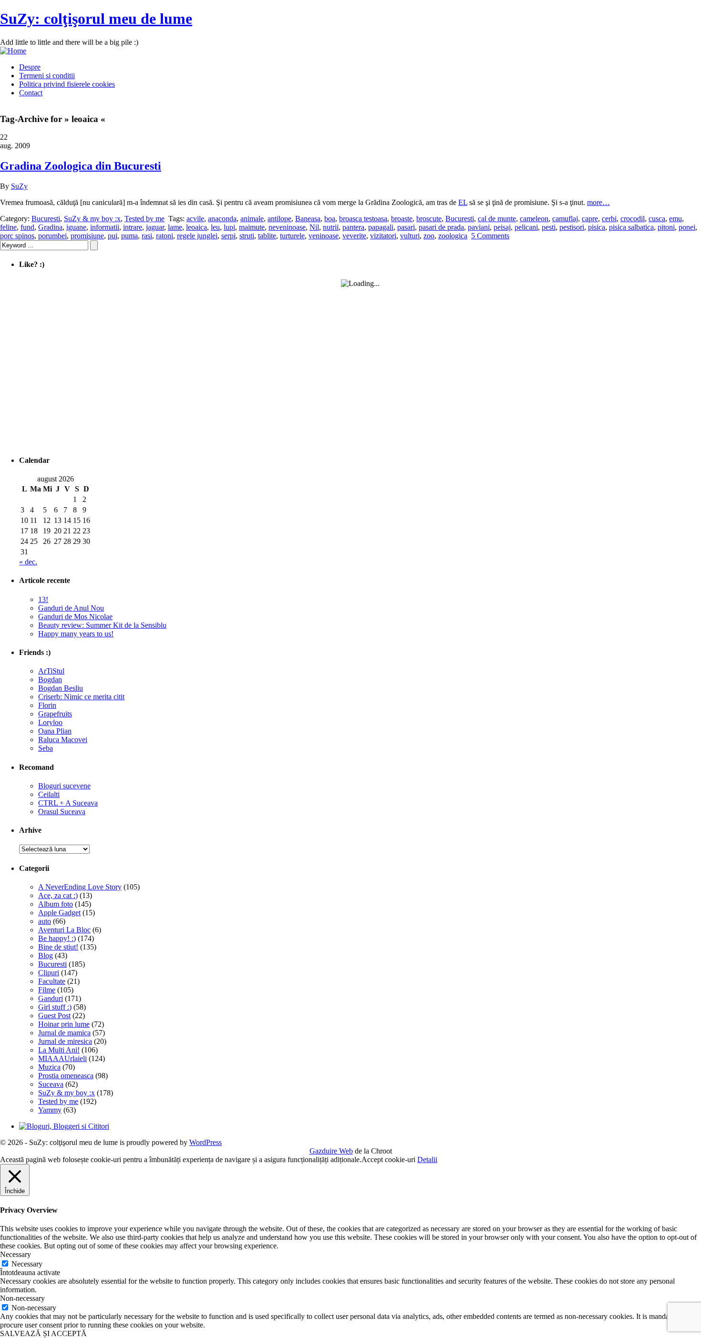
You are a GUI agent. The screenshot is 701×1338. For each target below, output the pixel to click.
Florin (47, 705)
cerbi (609, 218)
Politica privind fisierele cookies (67, 84)
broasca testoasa (363, 218)
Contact (30, 93)
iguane (76, 227)
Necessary (26, 1264)
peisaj (502, 227)
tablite (267, 236)
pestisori (571, 227)
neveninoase (287, 227)
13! (43, 599)
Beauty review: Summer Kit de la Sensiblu (102, 625)
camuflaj (565, 218)
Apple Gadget (59, 913)
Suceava (50, 1084)
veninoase (324, 236)
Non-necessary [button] (22, 1298)
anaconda (222, 218)
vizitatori (383, 236)
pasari (406, 227)
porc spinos (17, 236)
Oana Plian (55, 731)
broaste (401, 218)
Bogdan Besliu (60, 688)
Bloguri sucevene (64, 786)
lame (175, 227)
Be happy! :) (57, 938)
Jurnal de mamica (64, 1033)
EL (462, 202)
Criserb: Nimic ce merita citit (81, 697)
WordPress (205, 1142)
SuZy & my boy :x (92, 218)
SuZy (19, 186)
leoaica (196, 227)
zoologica (452, 236)
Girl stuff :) (55, 1007)
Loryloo (50, 722)
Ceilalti (49, 794)
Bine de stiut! (58, 947)
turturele (292, 236)
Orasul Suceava (61, 811)
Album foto (55, 904)
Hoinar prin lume (64, 1024)
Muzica (49, 1067)
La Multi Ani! (59, 1050)
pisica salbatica (631, 227)
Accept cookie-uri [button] (388, 1159)
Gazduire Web (331, 1151)
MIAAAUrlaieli (62, 1058)
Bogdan (50, 679)
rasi (147, 236)
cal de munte (497, 218)
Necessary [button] (15, 1254)
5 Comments (490, 236)
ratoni (164, 236)
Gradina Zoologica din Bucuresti (80, 166)
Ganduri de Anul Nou (71, 608)
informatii (104, 227)
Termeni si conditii (47, 75)
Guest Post (54, 1015)
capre (590, 218)
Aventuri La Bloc (64, 930)
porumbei (52, 236)
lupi (229, 227)
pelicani (526, 227)
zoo (428, 236)
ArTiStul (51, 671)
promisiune (87, 236)
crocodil (632, 218)
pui (112, 236)
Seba (45, 748)
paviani (479, 227)
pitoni (666, 227)
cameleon (534, 218)
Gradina (50, 227)
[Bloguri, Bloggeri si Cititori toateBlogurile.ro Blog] (64, 1126)
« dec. (28, 562)
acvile (195, 218)
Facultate (51, 981)
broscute (429, 218)
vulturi (410, 236)
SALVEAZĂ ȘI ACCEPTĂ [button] (43, 1333)
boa (329, 218)
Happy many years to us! (75, 634)
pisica (596, 227)
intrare (132, 227)
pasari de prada (441, 227)
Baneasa (307, 218)
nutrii (331, 227)
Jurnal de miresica (65, 1041)
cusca (657, 218)
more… (598, 202)
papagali (380, 227)
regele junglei (197, 236)
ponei (687, 227)
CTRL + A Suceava (68, 803)
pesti (549, 227)
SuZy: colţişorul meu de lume (96, 18)
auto (44, 921)
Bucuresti (45, 218)
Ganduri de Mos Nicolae (75, 617)
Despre (30, 67)
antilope (279, 218)
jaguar (155, 227)
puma (129, 236)
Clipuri (48, 973)
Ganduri (50, 998)
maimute (252, 227)
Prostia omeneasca (65, 1076)
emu (675, 218)
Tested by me (144, 218)
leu (215, 227)
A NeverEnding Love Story (80, 887)
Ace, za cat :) (58, 895)
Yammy (50, 1110)
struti (246, 236)
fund (27, 227)
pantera (353, 227)
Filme (46, 990)
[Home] (13, 51)
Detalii (427, 1159)
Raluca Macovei (62, 739)
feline (8, 227)
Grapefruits (55, 714)
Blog (45, 955)
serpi (228, 236)
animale (252, 218)
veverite (354, 236)
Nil (314, 227)
